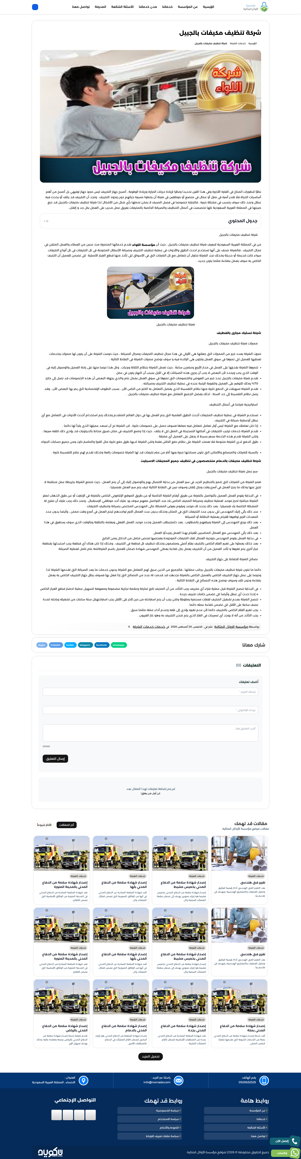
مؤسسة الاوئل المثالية (231, 627)
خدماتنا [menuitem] (167, 7)
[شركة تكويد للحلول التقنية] (50, 1152)
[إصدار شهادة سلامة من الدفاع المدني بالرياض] (62, 996)
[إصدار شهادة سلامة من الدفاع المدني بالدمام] (121, 996)
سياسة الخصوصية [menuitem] (167, 1110)
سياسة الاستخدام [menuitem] (168, 1119)
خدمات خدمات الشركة (149, 627)
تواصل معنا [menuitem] (81, 7)
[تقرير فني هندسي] (239, 853)
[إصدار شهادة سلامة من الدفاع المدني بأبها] (121, 853)
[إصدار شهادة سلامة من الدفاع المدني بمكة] (239, 996)
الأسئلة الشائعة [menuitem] (122, 7)
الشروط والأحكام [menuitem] (169, 1127)
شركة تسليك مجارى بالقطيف (239, 333)
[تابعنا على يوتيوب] (56, 1115)
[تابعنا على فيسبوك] (90, 1115)
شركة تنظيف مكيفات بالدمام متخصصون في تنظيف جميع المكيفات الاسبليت (201, 461)
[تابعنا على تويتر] (79, 1115)
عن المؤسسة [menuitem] (188, 7)
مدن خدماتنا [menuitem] (148, 7)
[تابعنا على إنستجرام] (68, 1115)
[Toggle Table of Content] (46, 220)
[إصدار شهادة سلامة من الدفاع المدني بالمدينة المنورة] (62, 853)
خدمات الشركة (256, 876)
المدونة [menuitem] (100, 7)
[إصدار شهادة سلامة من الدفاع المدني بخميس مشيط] (180, 853)
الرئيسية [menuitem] (208, 7)
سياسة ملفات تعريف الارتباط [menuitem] (162, 1136)
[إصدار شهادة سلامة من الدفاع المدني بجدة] (180, 996)
